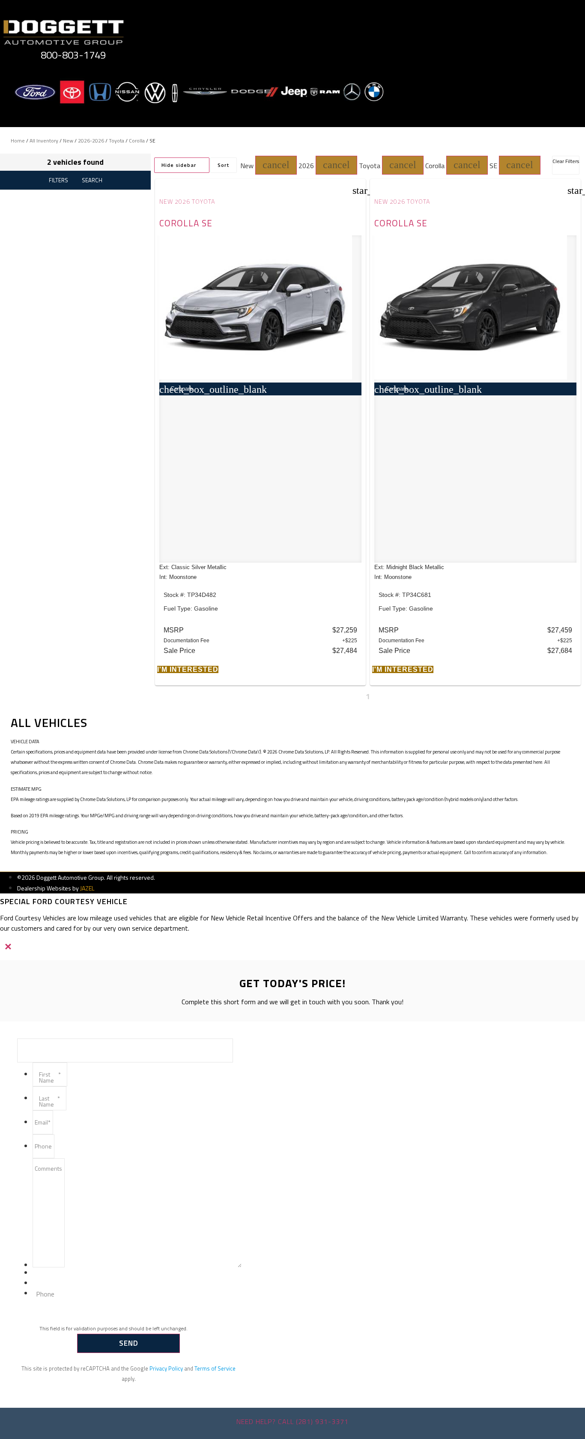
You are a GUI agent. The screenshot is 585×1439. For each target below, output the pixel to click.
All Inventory (44, 140)
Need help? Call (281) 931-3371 (292, 1421)
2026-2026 (91, 140)
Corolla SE (185, 223)
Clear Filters (565, 161)
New (68, 140)
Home (18, 140)
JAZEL (87, 888)
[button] (276, 165)
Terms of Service (215, 1368)
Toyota (116, 140)
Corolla (137, 140)
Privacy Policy (166, 1368)
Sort (224, 165)
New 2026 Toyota (187, 201)
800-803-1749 (73, 54)
